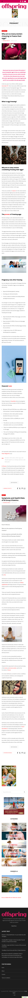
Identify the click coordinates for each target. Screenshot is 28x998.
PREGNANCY (4, 30)
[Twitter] (20, 488)
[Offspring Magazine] (14, 6)
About (3, 971)
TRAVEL (14, 862)
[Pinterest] (22, 488)
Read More (14, 926)
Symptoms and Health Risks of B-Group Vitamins (13, 499)
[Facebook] (17, 488)
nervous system (12, 668)
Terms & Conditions (6, 977)
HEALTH (3, 495)
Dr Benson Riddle (6, 502)
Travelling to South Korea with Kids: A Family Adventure (14, 950)
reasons (14, 190)
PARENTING (14, 853)
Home (3, 967)
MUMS (14, 827)
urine (4, 574)
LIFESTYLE (14, 845)
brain (6, 668)
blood (9, 670)
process (7, 214)
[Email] (24, 488)
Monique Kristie (6, 40)
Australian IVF (5, 86)
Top (14, 995)
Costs (10, 386)
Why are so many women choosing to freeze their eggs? (12, 36)
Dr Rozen (4, 466)
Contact (3, 974)
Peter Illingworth (6, 453)
